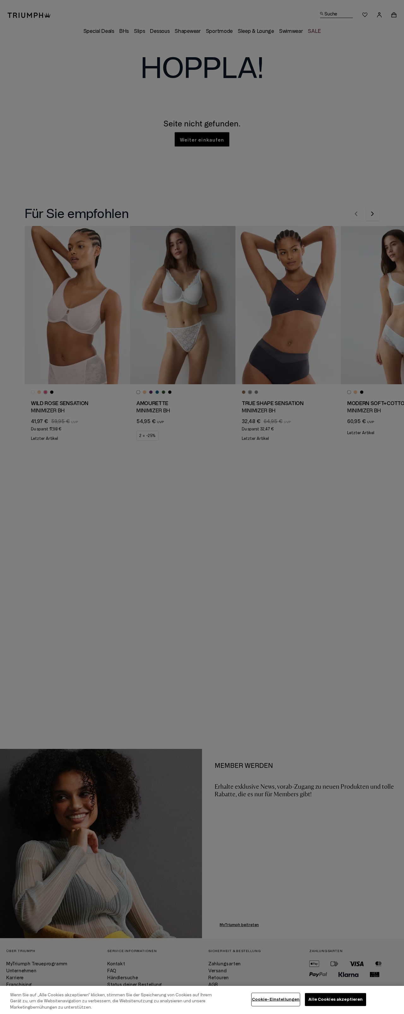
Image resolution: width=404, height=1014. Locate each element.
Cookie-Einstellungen (276, 999)
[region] (202, 1000)
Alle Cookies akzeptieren (335, 999)
